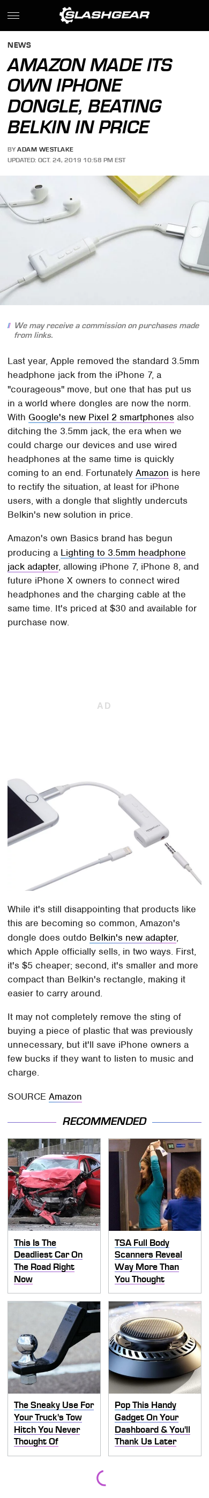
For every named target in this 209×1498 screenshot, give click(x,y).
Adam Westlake (45, 149)
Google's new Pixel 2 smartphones (101, 417)
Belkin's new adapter (132, 937)
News (19, 45)
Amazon (152, 473)
